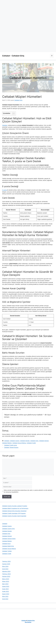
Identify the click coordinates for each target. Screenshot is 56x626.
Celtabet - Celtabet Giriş (13, 56)
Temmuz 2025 (6, 561)
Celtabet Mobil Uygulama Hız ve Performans (15, 508)
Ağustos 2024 (6, 571)
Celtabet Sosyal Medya (19, 443)
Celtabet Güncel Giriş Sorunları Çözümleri (14, 511)
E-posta (4, 190)
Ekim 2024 (5, 566)
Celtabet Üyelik (31, 443)
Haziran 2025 (6, 564)
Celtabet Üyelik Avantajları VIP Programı (14, 513)
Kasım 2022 (5, 594)
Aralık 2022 (5, 591)
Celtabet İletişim (7, 443)
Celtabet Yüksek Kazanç (11, 447)
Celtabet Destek (25, 441)
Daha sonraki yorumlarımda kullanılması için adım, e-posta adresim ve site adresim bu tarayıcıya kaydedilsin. (28, 491)
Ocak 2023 (5, 589)
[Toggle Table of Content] (12, 113)
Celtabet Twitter (7, 551)
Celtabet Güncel (44, 441)
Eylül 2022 (5, 599)
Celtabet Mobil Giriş (8, 546)
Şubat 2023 (5, 586)
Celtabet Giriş (34, 441)
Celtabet (4, 125)
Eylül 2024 (5, 569)
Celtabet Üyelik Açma (10, 445)
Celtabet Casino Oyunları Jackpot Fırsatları (14, 506)
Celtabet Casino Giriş (8, 528)
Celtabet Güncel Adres (9, 538)
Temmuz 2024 (6, 574)
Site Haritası (28, 622)
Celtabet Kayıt (6, 543)
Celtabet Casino (14, 441)
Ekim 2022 (5, 596)
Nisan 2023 (5, 581)
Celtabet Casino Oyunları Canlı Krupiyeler (14, 516)
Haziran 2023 (6, 576)
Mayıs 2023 (5, 579)
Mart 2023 (5, 584)
